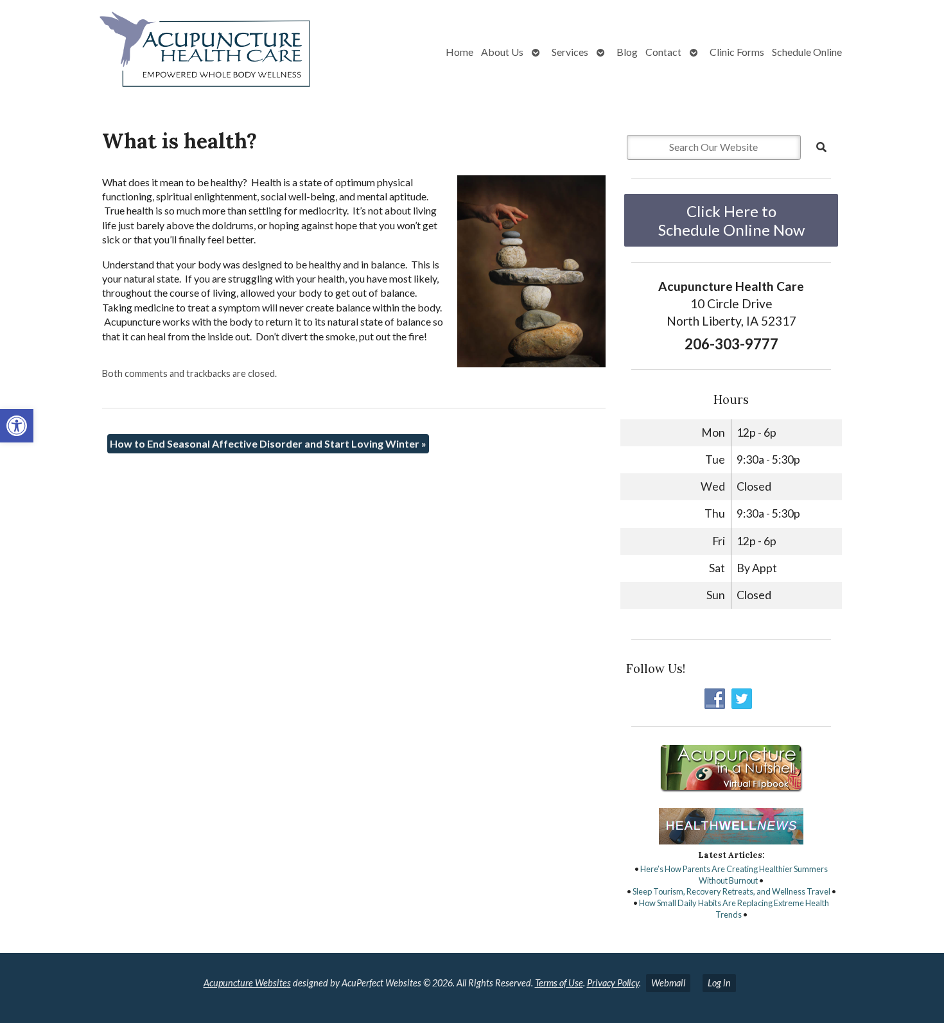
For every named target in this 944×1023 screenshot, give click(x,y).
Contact (663, 52)
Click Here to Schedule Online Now (731, 220)
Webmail (668, 982)
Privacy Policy (613, 982)
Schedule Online (807, 52)
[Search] (821, 147)
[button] (16, 425)
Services (570, 52)
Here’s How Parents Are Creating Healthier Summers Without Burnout (734, 875)
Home (459, 52)
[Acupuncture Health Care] (167, 52)
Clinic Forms (737, 52)
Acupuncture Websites (247, 982)
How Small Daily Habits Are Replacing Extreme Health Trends (734, 909)
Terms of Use (559, 982)
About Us (502, 52)
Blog (627, 52)
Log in (719, 982)
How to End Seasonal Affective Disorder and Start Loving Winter (268, 443)
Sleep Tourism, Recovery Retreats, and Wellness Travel (731, 891)
